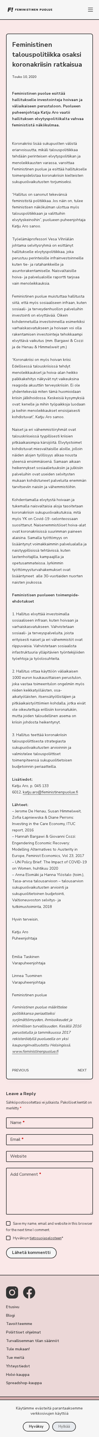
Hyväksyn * (38, 1238)
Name (17, 1122)
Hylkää (64, 1426)
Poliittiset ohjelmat (23, 1332)
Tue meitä (15, 1357)
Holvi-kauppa (17, 1374)
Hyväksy (36, 1426)
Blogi (10, 1315)
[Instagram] (12, 1292)
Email (17, 1139)
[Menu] (90, 9)
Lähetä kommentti (31, 1252)
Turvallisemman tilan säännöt (32, 1340)
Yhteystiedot (18, 1366)
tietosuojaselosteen (46, 1238)
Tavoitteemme (19, 1323)
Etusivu (12, 1307)
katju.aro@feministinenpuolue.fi (50, 792)
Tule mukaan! (18, 1349)
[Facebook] (29, 1292)
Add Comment (25, 1174)
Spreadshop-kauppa (24, 1383)
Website (18, 1156)
